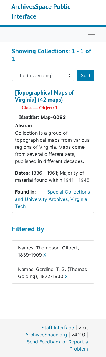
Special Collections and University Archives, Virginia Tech (52, 199)
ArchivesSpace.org (46, 335)
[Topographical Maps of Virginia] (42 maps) (44, 96)
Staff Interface (58, 327)
